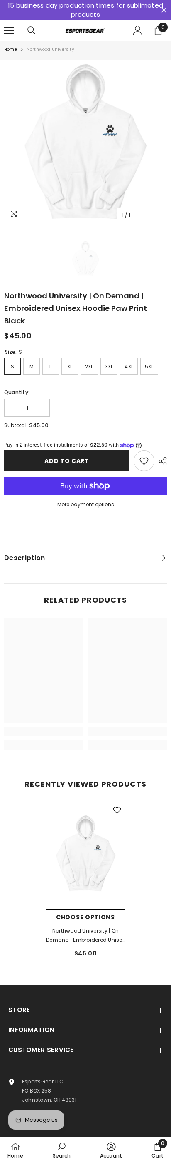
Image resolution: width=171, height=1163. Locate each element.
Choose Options (85, 917)
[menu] (9, 30)
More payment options (85, 504)
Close (164, 10)
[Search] (32, 30)
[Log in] (137, 30)
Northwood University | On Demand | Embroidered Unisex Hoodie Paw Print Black (85, 936)
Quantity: (16, 392)
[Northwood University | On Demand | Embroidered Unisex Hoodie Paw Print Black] (85, 853)
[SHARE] (160, 461)
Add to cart (66, 461)
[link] (43, 731)
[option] (85, 141)
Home (10, 49)
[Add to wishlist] (144, 460)
